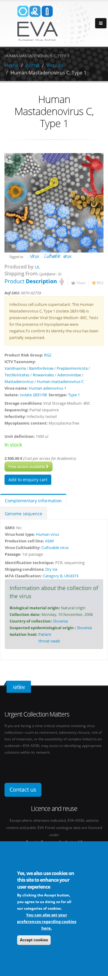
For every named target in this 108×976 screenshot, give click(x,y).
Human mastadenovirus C (60, 381)
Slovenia (60, 621)
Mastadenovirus (19, 381)
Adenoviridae (69, 375)
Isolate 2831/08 (33, 394)
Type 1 (74, 394)
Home (11, 65)
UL (37, 267)
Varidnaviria (15, 368)
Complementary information (33, 501)
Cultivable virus (57, 256)
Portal (32, 65)
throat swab (49, 641)
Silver (81, 282)
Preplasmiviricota (72, 368)
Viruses (54, 65)
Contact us (23, 789)
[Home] (54, 23)
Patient (44, 634)
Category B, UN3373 (60, 576)
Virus (34, 256)
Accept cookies (34, 940)
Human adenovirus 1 (47, 388)
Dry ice (51, 569)
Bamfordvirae (41, 368)
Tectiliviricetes (16, 375)
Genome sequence (23, 513)
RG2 (100, 282)
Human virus (47, 534)
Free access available (27, 466)
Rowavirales (43, 375)
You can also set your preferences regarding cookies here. (46, 921)
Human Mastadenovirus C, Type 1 (48, 72)
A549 (49, 541)
